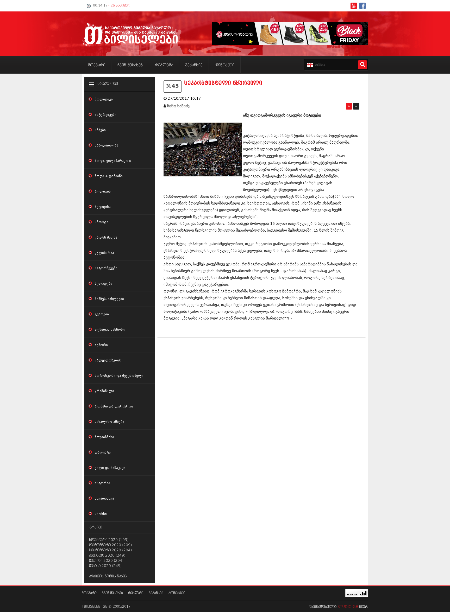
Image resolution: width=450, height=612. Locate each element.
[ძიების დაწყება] (362, 64)
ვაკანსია (156, 593)
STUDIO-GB (348, 607)
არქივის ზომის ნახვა (108, 576)
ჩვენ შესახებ (112, 593)
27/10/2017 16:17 (184, 98)
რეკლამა (135, 593)
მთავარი (89, 593)
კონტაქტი (176, 593)
